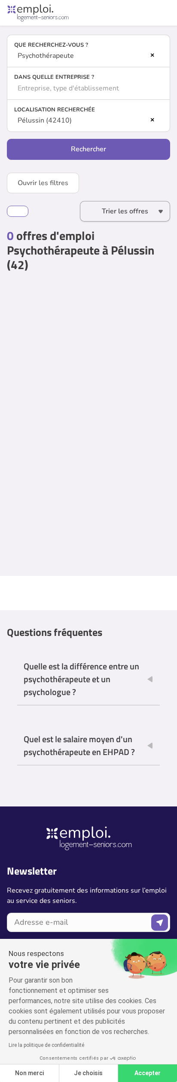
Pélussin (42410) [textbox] (45, 120)
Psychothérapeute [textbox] (46, 55)
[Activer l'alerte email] (17, 211)
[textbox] (88, 88)
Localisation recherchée (54, 110)
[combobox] (88, 56)
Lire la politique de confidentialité (46, 1045)
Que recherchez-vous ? (51, 45)
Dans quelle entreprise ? (54, 77)
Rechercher (88, 149)
